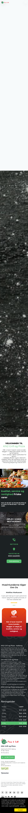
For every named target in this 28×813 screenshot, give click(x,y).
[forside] (10, 742)
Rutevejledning (14, 561)
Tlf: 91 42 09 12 (5, 753)
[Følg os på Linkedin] (14, 792)
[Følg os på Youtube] (21, 792)
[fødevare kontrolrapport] (5, 769)
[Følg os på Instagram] (6, 792)
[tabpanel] (14, 598)
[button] (7, 810)
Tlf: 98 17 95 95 (5, 750)
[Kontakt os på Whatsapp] (18, 792)
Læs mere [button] (22, 806)
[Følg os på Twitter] (10, 792)
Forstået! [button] (20, 810)
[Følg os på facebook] (2, 792)
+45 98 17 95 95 (9, 757)
